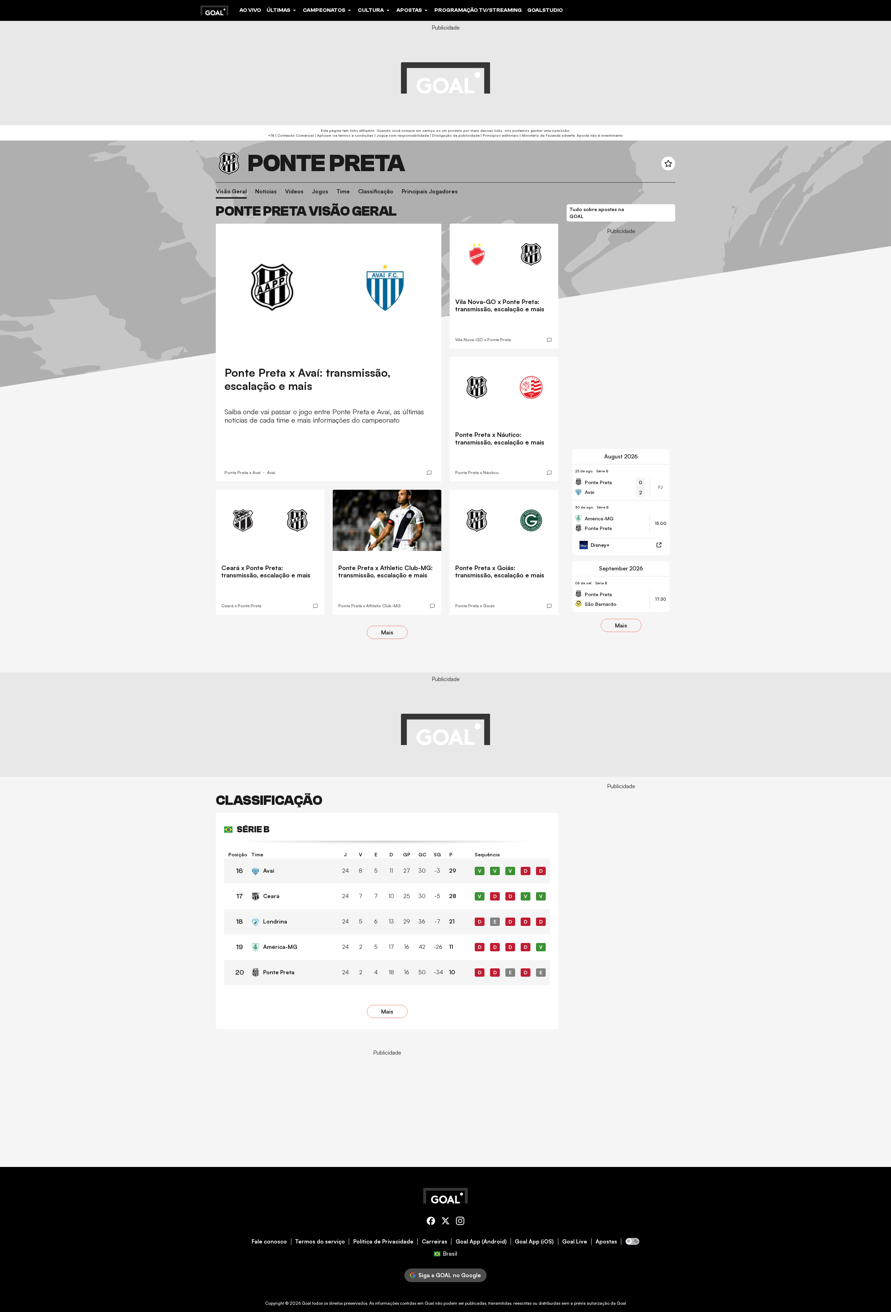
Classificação (375, 191)
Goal (306, 1303)
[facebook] (430, 1222)
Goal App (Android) (481, 1241)
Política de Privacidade (383, 1241)
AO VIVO (250, 10)
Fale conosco (269, 1241)
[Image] (328, 287)
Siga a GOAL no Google (449, 1275)
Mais (387, 632)
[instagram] (460, 1222)
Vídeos (294, 191)
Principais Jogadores (430, 191)
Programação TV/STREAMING (478, 10)
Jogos (320, 191)
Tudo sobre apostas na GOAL (596, 212)
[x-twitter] (445, 1222)
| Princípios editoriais (499, 135)
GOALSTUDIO (545, 10)
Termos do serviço (320, 1241)
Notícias (266, 191)
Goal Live (574, 1241)
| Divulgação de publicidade (454, 135)
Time (343, 191)
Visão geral (231, 191)
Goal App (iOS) (534, 1241)
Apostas (606, 1241)
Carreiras (434, 1241)
